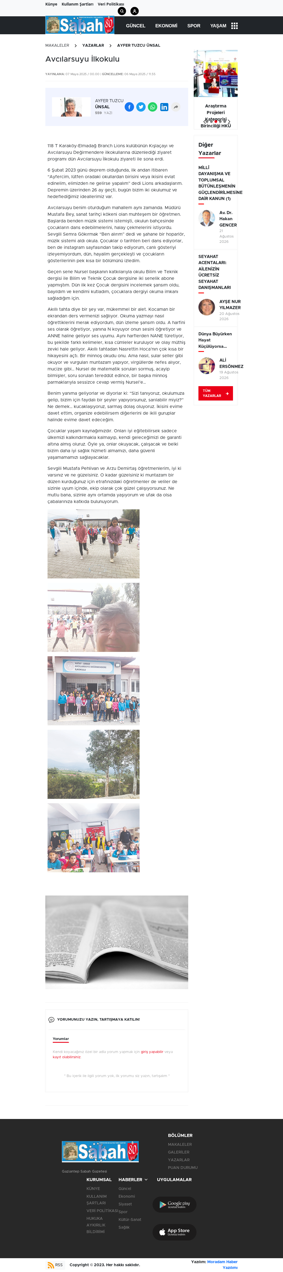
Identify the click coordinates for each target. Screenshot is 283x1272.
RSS (58, 1265)
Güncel (135, 25)
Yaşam (218, 25)
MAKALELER (57, 46)
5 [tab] (224, 121)
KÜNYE (93, 1189)
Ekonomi (166, 25)
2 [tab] (211, 121)
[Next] (228, 119)
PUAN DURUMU (183, 1168)
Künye (51, 4)
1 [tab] (207, 121)
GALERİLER (178, 1152)
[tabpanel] (216, 90)
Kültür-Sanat (130, 1220)
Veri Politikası (111, 4)
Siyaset (125, 1204)
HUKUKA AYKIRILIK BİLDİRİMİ (96, 1225)
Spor (193, 25)
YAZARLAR (93, 46)
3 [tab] (215, 121)
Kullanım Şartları (77, 4)
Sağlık (124, 1227)
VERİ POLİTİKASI (102, 1211)
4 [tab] (220, 121)
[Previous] (204, 119)
